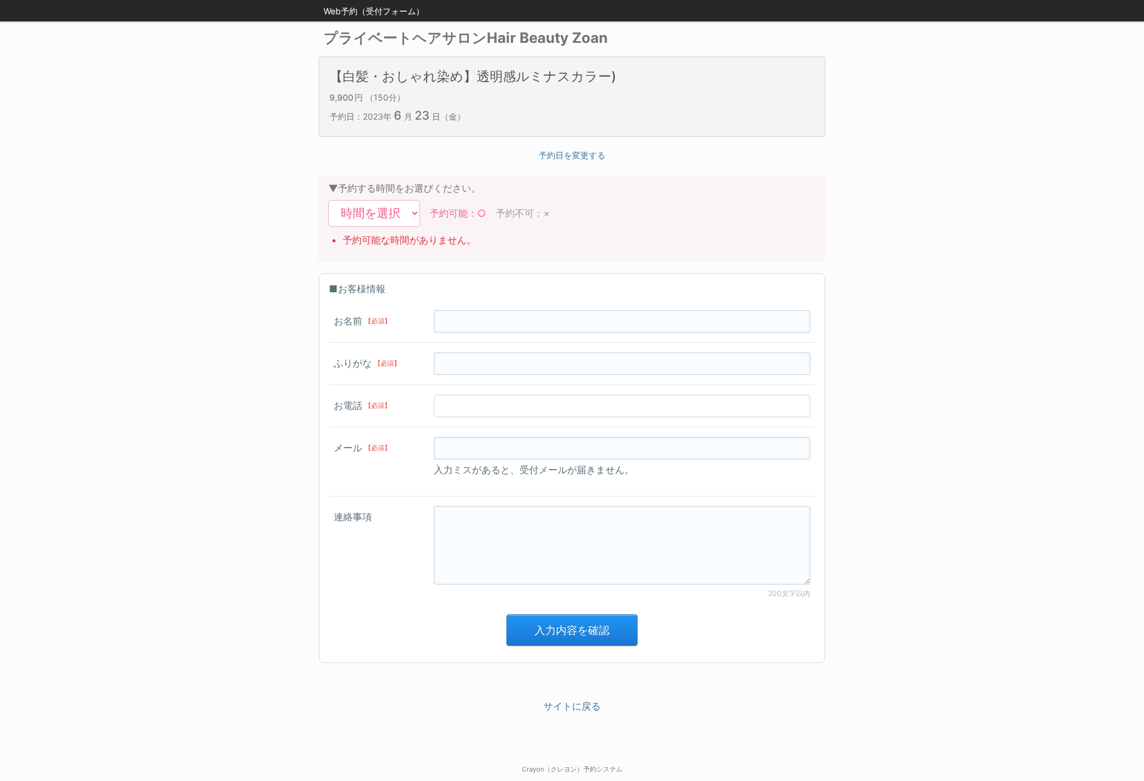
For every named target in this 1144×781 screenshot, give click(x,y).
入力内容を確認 (572, 630)
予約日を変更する (572, 155)
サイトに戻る (572, 706)
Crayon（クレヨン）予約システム (572, 769)
